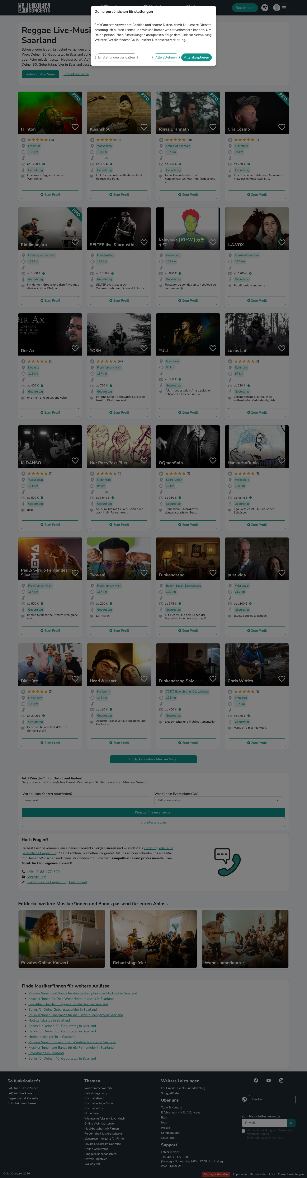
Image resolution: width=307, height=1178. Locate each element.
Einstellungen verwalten (116, 57)
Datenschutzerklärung (168, 40)
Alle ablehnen (166, 57)
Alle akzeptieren (196, 57)
